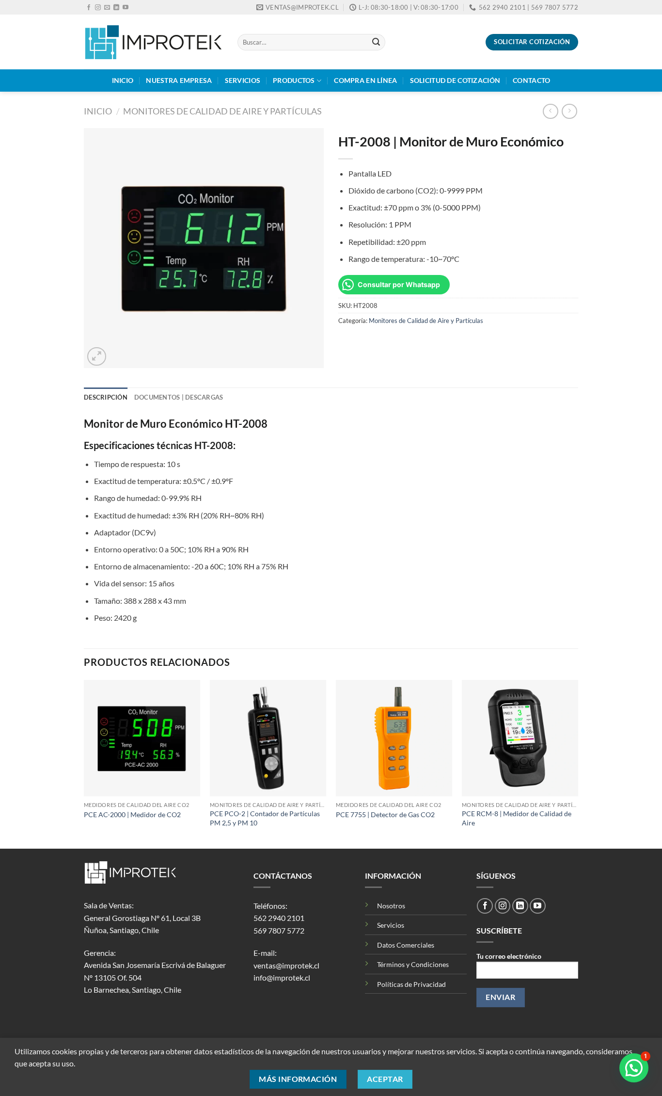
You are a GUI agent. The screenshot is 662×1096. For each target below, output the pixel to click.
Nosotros (391, 906)
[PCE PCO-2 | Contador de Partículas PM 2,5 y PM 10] (268, 738)
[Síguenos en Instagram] (98, 7)
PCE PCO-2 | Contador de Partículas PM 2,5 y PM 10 (265, 818)
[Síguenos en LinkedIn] (116, 7)
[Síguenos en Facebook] (89, 7)
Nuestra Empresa (179, 80)
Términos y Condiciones (413, 964)
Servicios (243, 80)
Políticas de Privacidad (411, 984)
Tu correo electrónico (508, 956)
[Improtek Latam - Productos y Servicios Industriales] (153, 42)
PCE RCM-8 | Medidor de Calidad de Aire (516, 818)
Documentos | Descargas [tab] (178, 397)
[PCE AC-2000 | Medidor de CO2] (142, 738)
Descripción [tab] (105, 397)
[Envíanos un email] (107, 7)
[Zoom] (96, 356)
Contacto (531, 80)
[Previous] (84, 763)
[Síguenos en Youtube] (125, 7)
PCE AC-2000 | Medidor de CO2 (132, 814)
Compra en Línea (365, 80)
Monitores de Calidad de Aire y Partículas (222, 111)
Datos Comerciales (405, 945)
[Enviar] (376, 42)
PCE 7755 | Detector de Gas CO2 (385, 814)
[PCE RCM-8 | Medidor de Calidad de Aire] (520, 738)
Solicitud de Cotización (455, 80)
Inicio (123, 80)
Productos (294, 80)
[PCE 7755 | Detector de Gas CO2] (394, 738)
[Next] (577, 763)
